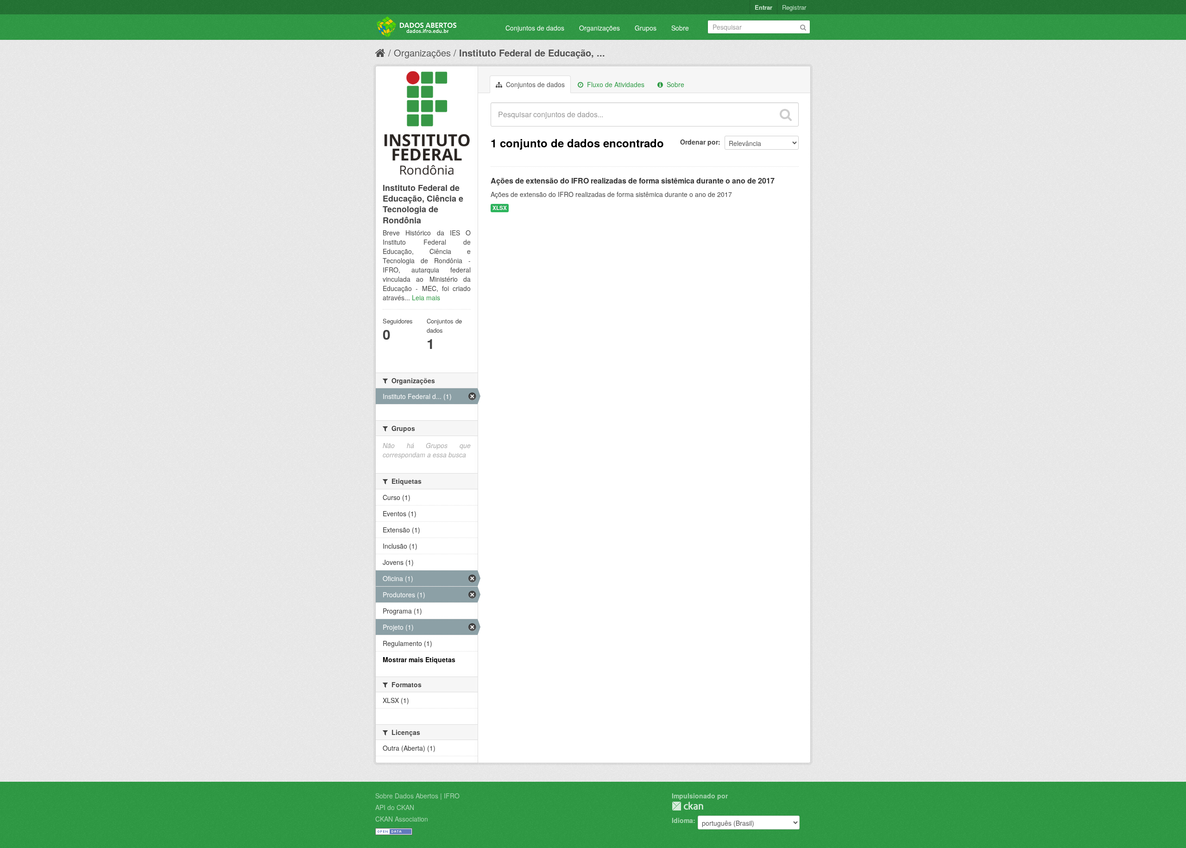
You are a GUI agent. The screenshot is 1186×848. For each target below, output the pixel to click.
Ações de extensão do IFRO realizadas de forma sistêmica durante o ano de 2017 (633, 180)
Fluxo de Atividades (614, 84)
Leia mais (426, 297)
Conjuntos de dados (534, 27)
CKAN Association (401, 818)
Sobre (680, 27)
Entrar (763, 7)
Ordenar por (699, 141)
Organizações (599, 27)
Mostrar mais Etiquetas (419, 659)
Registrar (794, 7)
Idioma (682, 820)
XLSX (499, 208)
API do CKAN (394, 807)
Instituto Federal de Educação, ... (532, 52)
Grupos (645, 27)
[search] (786, 114)
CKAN (687, 806)
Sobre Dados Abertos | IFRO (417, 795)
